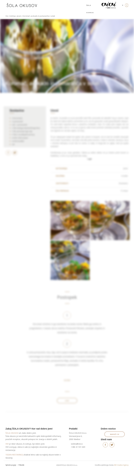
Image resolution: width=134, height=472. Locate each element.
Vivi (6, 16)
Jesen (19, 16)
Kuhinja (90, 12)
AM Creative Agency (121, 465)
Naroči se (114, 434)
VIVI (7, 444)
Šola (88, 5)
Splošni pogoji (10, 465)
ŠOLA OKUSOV (11, 433)
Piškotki (21, 465)
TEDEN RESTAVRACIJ (14, 454)
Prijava (122, 10)
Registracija (122, 14)
